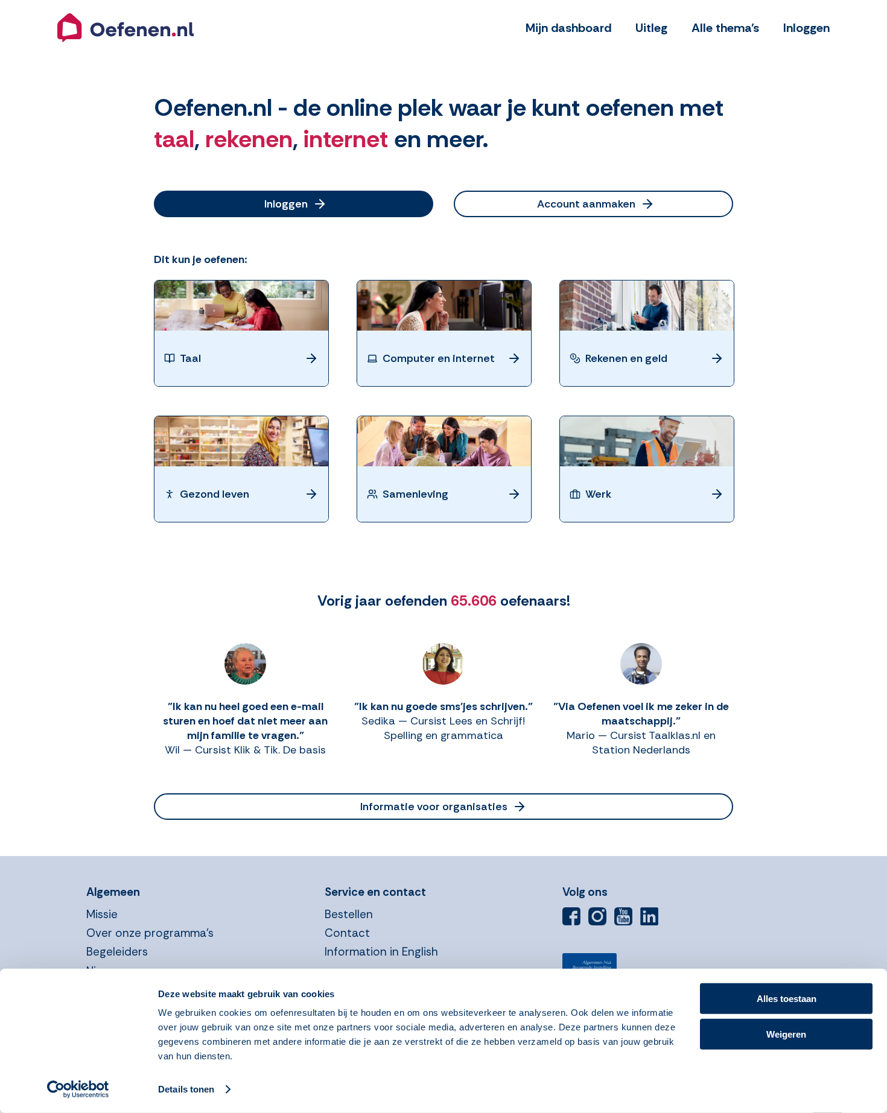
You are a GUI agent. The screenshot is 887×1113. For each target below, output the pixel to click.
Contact (347, 932)
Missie (102, 914)
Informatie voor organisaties (433, 806)
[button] (125, 27)
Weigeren (786, 1034)
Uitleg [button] (651, 28)
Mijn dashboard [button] (568, 28)
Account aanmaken (586, 204)
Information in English (381, 951)
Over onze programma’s (150, 932)
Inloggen (286, 204)
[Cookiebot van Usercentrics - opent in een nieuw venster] (78, 1089)
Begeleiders (117, 951)
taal (174, 138)
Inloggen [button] (806, 28)
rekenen (249, 138)
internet (346, 138)
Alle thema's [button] (725, 28)
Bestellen (349, 914)
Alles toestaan (786, 999)
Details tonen (186, 1089)
